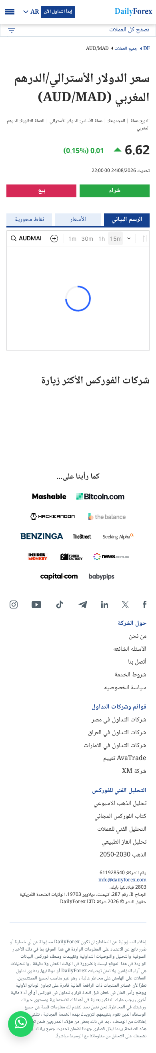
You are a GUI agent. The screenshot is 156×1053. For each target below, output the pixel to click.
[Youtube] (36, 604)
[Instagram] (14, 604)
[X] (125, 604)
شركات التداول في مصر (119, 720)
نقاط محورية (29, 219)
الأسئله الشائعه (129, 649)
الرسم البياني (127, 219)
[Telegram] (82, 604)
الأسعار (78, 219)
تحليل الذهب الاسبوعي (120, 803)
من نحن (137, 636)
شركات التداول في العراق (117, 732)
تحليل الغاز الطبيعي (124, 842)
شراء (114, 190)
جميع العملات (126, 49)
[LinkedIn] (104, 604)
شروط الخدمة (130, 675)
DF (146, 49)
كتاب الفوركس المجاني (120, 816)
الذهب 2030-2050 (123, 855)
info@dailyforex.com (122, 880)
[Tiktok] (59, 604)
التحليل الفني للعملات (121, 829)
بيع (41, 190)
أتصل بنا (137, 662)
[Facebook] (144, 604)
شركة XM (134, 771)
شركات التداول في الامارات (115, 745)
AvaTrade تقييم (124, 758)
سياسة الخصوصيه (125, 687)
